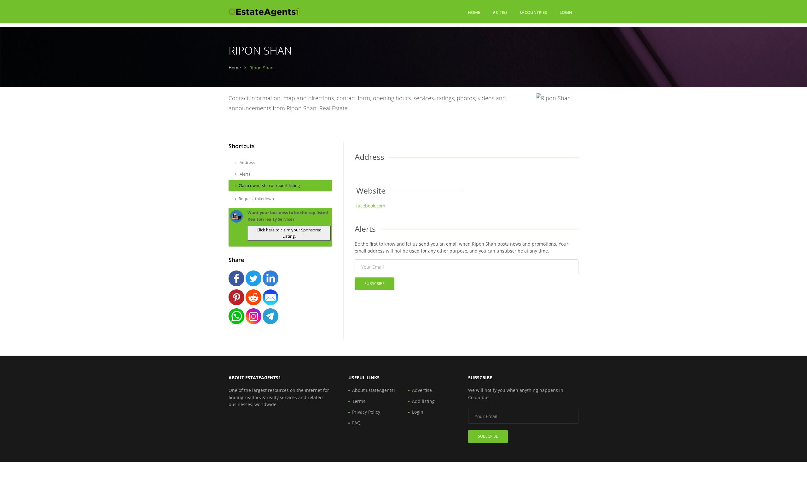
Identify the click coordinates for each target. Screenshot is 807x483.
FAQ (356, 423)
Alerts (244, 174)
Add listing (423, 401)
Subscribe (374, 283)
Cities (501, 12)
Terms (358, 401)
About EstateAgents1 (374, 390)
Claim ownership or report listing (269, 185)
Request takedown (256, 198)
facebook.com (370, 206)
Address (247, 162)
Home (474, 12)
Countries (535, 12)
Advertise (422, 390)
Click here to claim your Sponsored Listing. (289, 233)
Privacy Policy (366, 412)
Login (566, 12)
